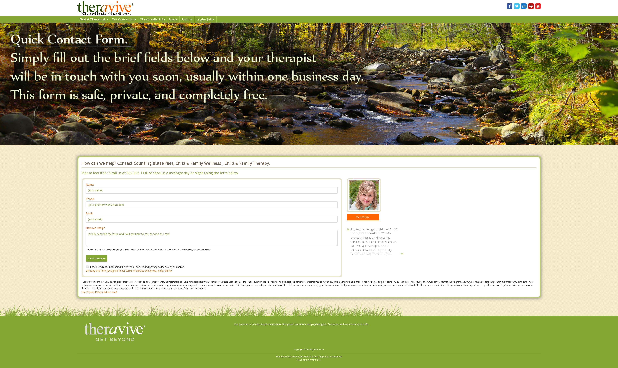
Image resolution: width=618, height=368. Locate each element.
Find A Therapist (92, 19)
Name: (90, 184)
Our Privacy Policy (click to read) (99, 291)
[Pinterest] (531, 6)
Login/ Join (205, 19)
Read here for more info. (309, 359)
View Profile (363, 217)
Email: (89, 213)
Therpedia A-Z (151, 19)
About (186, 19)
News (173, 19)
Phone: (90, 199)
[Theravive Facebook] (509, 6)
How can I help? (95, 228)
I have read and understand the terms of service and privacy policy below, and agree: (137, 266)
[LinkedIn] (524, 6)
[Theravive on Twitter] (517, 6)
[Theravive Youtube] (538, 6)
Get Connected (123, 19)
